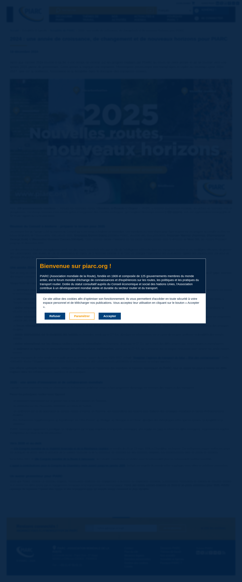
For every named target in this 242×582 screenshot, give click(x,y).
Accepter (109, 316)
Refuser (54, 316)
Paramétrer (82, 316)
